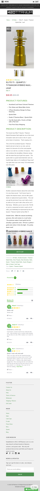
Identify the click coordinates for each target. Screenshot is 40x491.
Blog (7, 432)
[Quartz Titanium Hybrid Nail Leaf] (20, 47)
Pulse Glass (9, 424)
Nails (7, 416)
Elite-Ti (8, 90)
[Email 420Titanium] (19, 453)
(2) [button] (15, 289)
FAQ (7, 392)
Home (7, 413)
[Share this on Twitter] (11, 271)
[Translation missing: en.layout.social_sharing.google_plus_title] (20, 271)
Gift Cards (9, 403)
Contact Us (9, 387)
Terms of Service (10, 395)
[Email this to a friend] (23, 271)
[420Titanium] (20, 12)
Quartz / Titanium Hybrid (16, 266)
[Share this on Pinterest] (17, 271)
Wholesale (9, 398)
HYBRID (8, 187)
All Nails (15, 257)
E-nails (8, 421)
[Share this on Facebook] (14, 271)
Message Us (32, 489)
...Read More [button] (19, 366)
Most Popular (16, 260)
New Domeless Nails (26, 260)
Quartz (8, 429)
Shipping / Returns (11, 401)
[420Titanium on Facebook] (10, 453)
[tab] (10, 300)
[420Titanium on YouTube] (13, 453)
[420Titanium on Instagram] (16, 453)
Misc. (7, 427)
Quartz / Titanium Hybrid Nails (14, 262)
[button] (10, 315)
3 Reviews (17, 80)
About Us (8, 390)
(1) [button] (15, 293)
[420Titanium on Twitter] (7, 453)
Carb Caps (9, 418)
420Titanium (14, 484)
